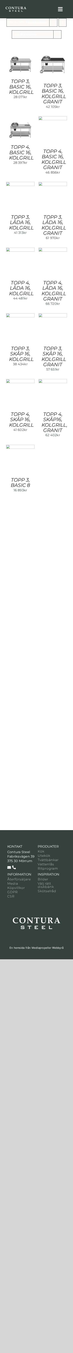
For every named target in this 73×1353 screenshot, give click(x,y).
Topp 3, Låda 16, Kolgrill (21, 222)
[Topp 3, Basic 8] (20, 447)
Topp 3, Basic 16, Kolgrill (21, 86)
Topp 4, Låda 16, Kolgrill (21, 288)
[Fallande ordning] (63, 22)
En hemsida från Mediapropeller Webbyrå (36, 947)
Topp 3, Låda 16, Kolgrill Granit (54, 225)
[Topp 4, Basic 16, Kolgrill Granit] (53, 118)
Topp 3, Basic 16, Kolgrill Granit (54, 94)
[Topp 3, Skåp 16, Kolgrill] (20, 315)
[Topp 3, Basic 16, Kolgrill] (20, 53)
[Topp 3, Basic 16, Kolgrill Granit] (53, 53)
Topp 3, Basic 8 (20, 482)
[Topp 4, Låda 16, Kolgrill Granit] (53, 250)
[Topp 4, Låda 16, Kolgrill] (20, 250)
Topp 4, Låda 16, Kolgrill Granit (54, 291)
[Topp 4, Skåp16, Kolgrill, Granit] (53, 381)
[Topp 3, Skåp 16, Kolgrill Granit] (53, 315)
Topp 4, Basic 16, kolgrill (21, 152)
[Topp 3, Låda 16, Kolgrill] (20, 184)
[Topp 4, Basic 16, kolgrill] (20, 118)
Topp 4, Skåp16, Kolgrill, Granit (54, 422)
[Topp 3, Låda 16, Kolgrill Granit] (53, 184)
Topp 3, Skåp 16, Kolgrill (21, 353)
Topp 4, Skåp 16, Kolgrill (21, 419)
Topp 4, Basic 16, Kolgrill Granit (54, 159)
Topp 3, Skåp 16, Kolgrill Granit (54, 356)
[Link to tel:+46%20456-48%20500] (14, 867)
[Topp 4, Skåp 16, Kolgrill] (20, 381)
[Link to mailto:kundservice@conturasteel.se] (9, 867)
